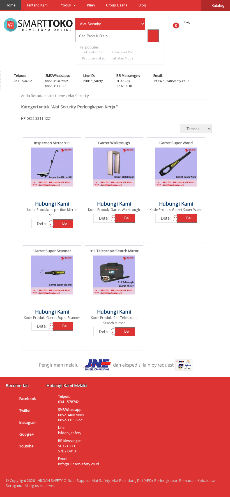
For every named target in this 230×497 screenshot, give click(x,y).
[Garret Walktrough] (114, 186)
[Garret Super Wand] (176, 186)
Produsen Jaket (93, 58)
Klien (91, 5)
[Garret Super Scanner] (52, 294)
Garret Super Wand (176, 142)
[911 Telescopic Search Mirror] (114, 294)
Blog (142, 5)
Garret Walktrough (114, 142)
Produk (66, 5)
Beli (64, 223)
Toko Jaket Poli (122, 52)
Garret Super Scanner (52, 250)
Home (10, 5)
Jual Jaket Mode (122, 58)
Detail (42, 223)
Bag (187, 22)
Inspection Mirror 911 (52, 142)
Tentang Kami (38, 5)
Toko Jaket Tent (94, 52)
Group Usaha (116, 5)
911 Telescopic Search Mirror (114, 250)
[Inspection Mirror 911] (52, 186)
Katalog (217, 5)
